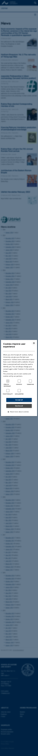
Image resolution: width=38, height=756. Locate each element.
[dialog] (19, 378)
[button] (19, 412)
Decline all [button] (19, 406)
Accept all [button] (19, 400)
